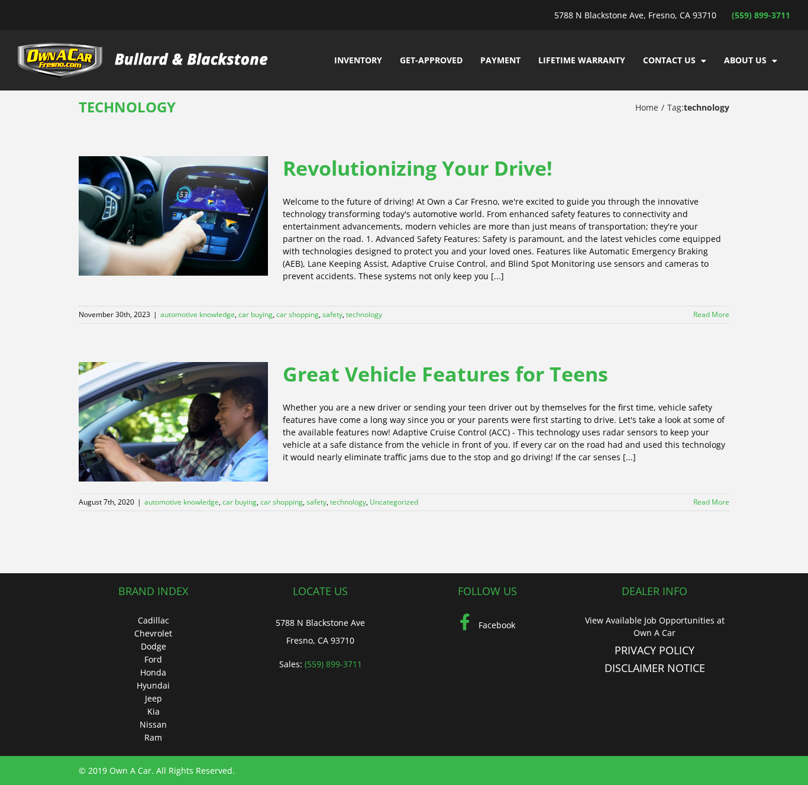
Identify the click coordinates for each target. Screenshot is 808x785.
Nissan (153, 724)
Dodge (153, 646)
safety (332, 314)
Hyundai (153, 685)
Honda (153, 672)
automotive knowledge (197, 314)
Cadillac (153, 620)
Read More (711, 314)
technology (364, 314)
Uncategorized (394, 502)
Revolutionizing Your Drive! (417, 168)
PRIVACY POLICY (654, 650)
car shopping (297, 314)
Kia (153, 711)
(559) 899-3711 (761, 15)
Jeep (153, 698)
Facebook (495, 625)
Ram (153, 737)
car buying (255, 314)
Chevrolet (153, 633)
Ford (153, 659)
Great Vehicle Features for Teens (445, 373)
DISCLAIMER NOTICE (655, 668)
